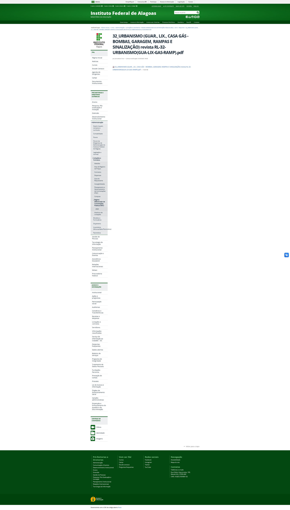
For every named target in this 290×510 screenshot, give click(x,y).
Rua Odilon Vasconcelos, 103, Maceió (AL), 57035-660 (180, 473)
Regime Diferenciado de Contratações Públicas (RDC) (157, 27)
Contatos (196, 22)
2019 (176, 27)
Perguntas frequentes (126, 467)
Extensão (96, 472)
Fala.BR (188, 22)
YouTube (190, 17)
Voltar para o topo (192, 446)
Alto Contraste (168, 6)
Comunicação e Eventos (101, 465)
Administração (120, 27)
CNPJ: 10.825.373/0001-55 (179, 477)
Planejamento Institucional (102, 482)
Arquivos (181, 27)
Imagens (99, 439)
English (196, 6)
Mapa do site (180, 6)
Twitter (195, 17)
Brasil (97, 2)
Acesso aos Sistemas (153, 22)
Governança (124, 22)
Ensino (95, 470)
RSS (198, 17)
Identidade (100, 433)
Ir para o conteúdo (96, 6)
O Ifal (112, 27)
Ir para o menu (108, 6)
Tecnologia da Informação (101, 487)
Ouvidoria (181, 22)
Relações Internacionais (101, 484)
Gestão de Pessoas (99, 475)
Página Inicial (105, 27)
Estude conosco (124, 465)
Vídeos (98, 427)
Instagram (192, 17)
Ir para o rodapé (132, 6)
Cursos (121, 460)
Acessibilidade (156, 6)
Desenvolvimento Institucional (103, 468)
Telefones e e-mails (177, 470)
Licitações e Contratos (133, 27)
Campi (121, 462)
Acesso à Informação (137, 22)
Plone (119, 507)
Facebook (187, 17)
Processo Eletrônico (168, 22)
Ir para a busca (120, 6)
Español (189, 6)
